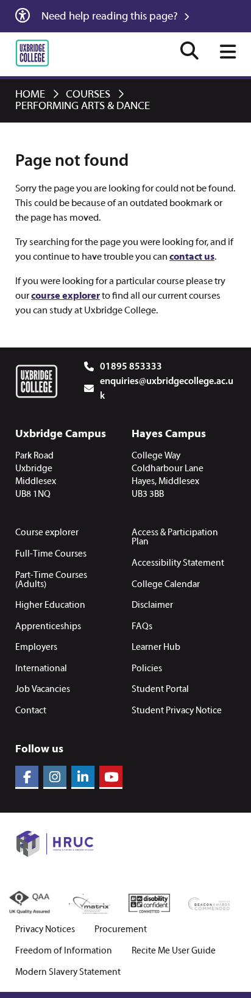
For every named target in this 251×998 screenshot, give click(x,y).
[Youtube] (110, 777)
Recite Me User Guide (174, 951)
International (41, 669)
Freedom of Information (63, 951)
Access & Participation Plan (175, 537)
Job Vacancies (42, 689)
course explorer (65, 296)
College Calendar (166, 585)
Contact (30, 711)
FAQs (142, 627)
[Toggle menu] (228, 53)
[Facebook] (26, 777)
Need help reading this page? (110, 17)
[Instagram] (54, 777)
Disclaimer (152, 605)
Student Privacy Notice (177, 711)
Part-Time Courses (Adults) (51, 580)
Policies (147, 669)
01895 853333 (131, 367)
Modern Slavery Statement (68, 972)
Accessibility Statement (178, 563)
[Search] (189, 52)
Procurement (120, 930)
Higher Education (50, 605)
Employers (36, 647)
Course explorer (47, 533)
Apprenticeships (48, 627)
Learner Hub (156, 647)
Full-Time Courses (51, 554)
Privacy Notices (45, 930)
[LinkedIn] (82, 777)
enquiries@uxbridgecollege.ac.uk (166, 389)
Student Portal (160, 689)
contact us (191, 257)
